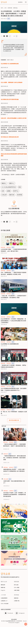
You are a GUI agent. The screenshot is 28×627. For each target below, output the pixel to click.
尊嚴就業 (9, 409)
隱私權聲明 (14, 619)
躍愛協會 (11, 195)
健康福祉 (15, 8)
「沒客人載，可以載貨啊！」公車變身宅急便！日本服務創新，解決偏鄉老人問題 (14, 296)
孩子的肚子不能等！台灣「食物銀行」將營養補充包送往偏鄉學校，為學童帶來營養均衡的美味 (14, 494)
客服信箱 (16, 598)
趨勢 (9, 18)
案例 (13, 270)
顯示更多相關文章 (14, 420)
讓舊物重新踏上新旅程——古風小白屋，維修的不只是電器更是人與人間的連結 (14, 470)
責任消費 (6, 479)
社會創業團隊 (4, 598)
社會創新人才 (4, 600)
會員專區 (20, 2)
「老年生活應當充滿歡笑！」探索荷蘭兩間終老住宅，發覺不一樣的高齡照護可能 (14, 445)
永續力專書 (16, 590)
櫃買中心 (11, 183)
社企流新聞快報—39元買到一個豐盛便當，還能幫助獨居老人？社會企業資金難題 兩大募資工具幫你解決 (13, 320)
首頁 (2, 8)
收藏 (14, 36)
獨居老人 (4, 183)
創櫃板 (9, 191)
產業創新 (11, 442)
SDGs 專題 (16, 587)
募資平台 (15, 191)
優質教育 (5, 454)
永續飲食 (11, 490)
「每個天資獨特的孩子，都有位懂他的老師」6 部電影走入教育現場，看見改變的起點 (14, 457)
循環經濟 (11, 467)
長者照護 (19, 195)
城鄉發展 (10, 8)
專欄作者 (3, 587)
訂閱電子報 (16, 600)
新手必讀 (16, 584)
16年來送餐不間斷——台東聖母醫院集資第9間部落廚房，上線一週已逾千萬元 (14, 250)
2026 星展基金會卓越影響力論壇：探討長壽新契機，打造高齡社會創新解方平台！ (13, 389)
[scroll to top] (25, 624)
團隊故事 (3, 584)
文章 (5, 8)
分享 (1, 36)
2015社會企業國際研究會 (9, 187)
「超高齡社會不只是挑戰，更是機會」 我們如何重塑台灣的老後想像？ (13, 366)
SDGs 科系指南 (4, 603)
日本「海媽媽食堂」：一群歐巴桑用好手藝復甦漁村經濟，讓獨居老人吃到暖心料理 (13, 273)
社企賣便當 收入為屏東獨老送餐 (10, 344)
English (3, 590)
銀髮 (20, 187)
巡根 (3, 191)
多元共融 (9, 386)
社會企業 (4, 195)
